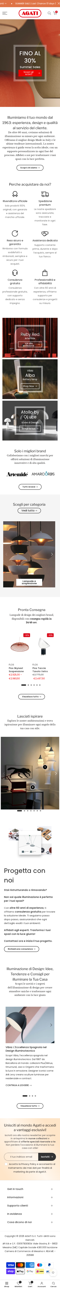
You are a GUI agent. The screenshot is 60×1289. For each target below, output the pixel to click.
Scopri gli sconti (28, 73)
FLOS (11, 664)
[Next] (50, 474)
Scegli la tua (28, 428)
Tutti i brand (28, 486)
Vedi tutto (28, 510)
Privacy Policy (28, 1164)
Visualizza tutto (30, 696)
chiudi (58, 3)
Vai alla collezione (28, 344)
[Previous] (9, 474)
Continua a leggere (17, 1085)
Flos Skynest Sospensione (16, 670)
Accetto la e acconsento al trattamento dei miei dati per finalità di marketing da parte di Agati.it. (31, 1168)
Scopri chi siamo (28, 167)
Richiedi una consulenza (20, 949)
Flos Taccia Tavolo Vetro (40, 670)
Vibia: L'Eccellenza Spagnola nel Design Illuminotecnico (26, 1049)
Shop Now (28, 386)
